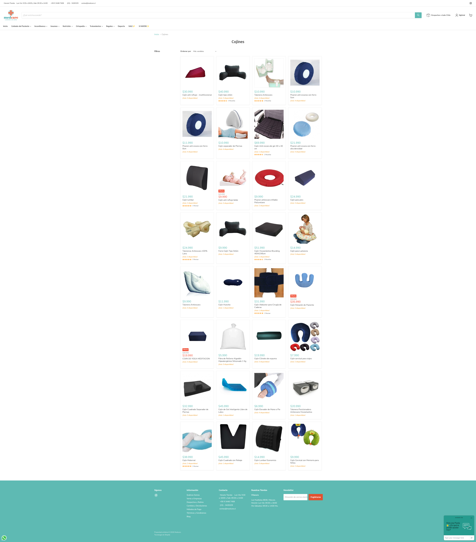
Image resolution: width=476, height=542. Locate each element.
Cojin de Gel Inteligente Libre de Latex (232, 410)
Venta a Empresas (194, 498)
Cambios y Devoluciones (197, 505)
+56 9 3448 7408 (57, 3)
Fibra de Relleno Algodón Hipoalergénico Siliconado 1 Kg (232, 360)
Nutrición (67, 26)
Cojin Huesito (224, 304)
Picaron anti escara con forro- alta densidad (303, 147)
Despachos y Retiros (195, 502)
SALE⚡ (132, 26)
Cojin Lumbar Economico (265, 460)
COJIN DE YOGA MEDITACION (196, 358)
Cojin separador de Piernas (230, 146)
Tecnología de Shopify (162, 535)
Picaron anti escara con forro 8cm (195, 147)
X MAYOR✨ (144, 26)
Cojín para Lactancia (299, 251)
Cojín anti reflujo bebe (228, 200)
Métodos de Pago (194, 509)
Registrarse (316, 497)
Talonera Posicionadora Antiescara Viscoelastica (301, 410)
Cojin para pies (296, 200)
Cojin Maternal (188, 460)
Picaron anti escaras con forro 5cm (303, 96)
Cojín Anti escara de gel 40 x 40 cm (268, 147)
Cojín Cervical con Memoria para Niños (304, 461)
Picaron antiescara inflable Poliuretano (266, 201)
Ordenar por (185, 51)
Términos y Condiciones (196, 513)
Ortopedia (80, 26)
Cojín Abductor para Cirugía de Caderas (268, 306)
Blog (189, 516)
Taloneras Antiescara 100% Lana (194, 252)
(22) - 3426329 (72, 3)
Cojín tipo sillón (225, 95)
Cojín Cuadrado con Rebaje (230, 460)
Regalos (109, 26)
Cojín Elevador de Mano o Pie (267, 409)
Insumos (54, 26)
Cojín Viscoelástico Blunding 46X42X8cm (267, 252)
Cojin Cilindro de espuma (265, 358)
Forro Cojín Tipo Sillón (228, 251)
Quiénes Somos (193, 495)
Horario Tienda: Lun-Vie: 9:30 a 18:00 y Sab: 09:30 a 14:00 (25, 3)
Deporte (121, 26)
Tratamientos (96, 26)
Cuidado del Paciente (20, 26)
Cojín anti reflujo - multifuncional (197, 95)
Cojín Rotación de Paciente (302, 305)
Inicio (5, 26)
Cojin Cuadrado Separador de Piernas (195, 410)
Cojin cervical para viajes (301, 358)
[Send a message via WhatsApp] (4, 538)
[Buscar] (418, 15)
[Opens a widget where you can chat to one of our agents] (459, 528)
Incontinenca (40, 26)
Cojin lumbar (188, 200)
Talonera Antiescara (263, 95)
